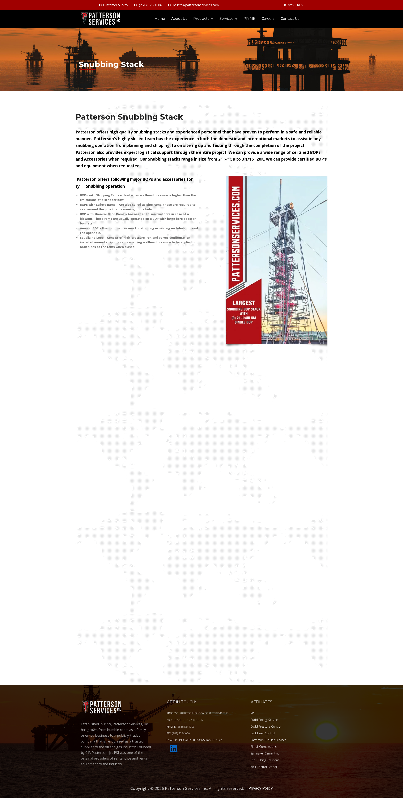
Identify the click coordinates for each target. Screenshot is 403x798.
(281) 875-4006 (150, 5)
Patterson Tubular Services (268, 740)
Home (160, 19)
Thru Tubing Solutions (264, 760)
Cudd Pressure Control (265, 726)
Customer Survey (115, 5)
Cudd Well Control (262, 733)
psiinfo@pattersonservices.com (195, 5)
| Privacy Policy (259, 788)
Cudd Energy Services (264, 719)
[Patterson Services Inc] (101, 19)
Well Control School (263, 767)
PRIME (249, 19)
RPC (253, 713)
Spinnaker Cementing (264, 753)
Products (201, 19)
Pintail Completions (263, 746)
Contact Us (290, 19)
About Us (179, 19)
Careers (268, 19)
